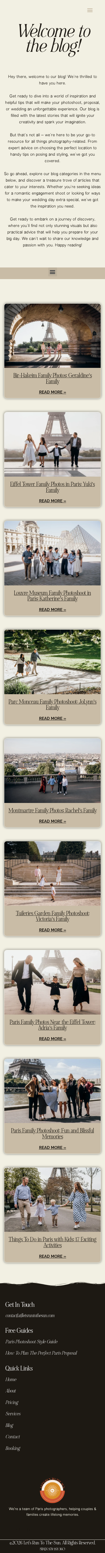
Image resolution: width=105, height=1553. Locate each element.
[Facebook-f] (7, 1529)
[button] (90, 9)
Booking (12, 1449)
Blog (9, 1426)
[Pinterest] (28, 1529)
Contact (12, 1437)
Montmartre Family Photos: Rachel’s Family (53, 811)
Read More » (52, 392)
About (10, 1391)
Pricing (11, 1403)
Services (12, 1414)
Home (10, 1380)
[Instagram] (18, 1529)
